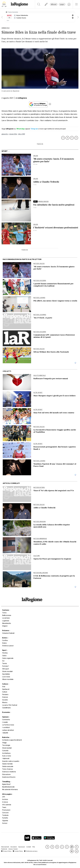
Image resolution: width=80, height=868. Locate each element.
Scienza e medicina (9, 772)
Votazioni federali (8, 633)
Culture (5, 684)
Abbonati (53, 4)
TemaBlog (6, 782)
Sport (4, 650)
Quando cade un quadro (10, 761)
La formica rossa (8, 725)
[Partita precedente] (2, 16)
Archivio (5, 799)
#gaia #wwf (6, 784)
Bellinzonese (6, 615)
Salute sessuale (7, 766)
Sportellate (6, 674)
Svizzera (5, 630)
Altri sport (5, 669)
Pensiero (5, 694)
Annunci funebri (13, 849)
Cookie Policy (18, 851)
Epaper (62, 4)
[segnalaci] (46, 4)
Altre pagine (7, 794)
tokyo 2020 (21, 134)
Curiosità (5, 751)
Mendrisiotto (6, 623)
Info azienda (6, 805)
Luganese (5, 621)
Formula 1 (5, 666)
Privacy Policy (6, 851)
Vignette (5, 821)
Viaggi (4, 743)
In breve (5, 802)
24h (3, 797)
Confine (5, 640)
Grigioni (4, 626)
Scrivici (4, 823)
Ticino (4, 613)
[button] (47, 847)
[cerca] (39, 4)
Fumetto (5, 818)
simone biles (13, 134)
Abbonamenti (5, 847)
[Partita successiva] (78, 16)
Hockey (5, 653)
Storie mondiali (7, 671)
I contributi (6, 727)
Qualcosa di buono (8, 777)
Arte (3, 687)
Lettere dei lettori (8, 730)
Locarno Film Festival (9, 705)
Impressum (21, 847)
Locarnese (6, 618)
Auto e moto (6, 756)
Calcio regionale (7, 658)
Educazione (6, 774)
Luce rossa (6, 677)
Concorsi (5, 813)
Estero (5, 638)
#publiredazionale (8, 787)
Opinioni (5, 717)
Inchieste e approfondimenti (12, 740)
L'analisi (5, 722)
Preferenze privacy (31, 851)
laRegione (22, 98)
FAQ (33, 847)
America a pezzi (7, 646)
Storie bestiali (7, 748)
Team (4, 807)
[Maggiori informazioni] (50, 104)
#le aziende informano (10, 789)
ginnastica (5, 134)
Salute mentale (7, 764)
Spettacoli (5, 689)
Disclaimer (14, 847)
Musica (4, 702)
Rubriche (6, 737)
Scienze (5, 697)
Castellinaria (6, 708)
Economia (6, 712)
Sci (3, 661)
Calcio (4, 656)
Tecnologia (6, 745)
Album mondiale (7, 679)
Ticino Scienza (7, 769)
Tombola (5, 815)
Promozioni (6, 810)
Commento (6, 719)
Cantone (5, 610)
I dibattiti (5, 733)
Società (5, 700)
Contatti (28, 847)
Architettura (6, 753)
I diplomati (5, 758)
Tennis (4, 663)
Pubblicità (4, 849)
